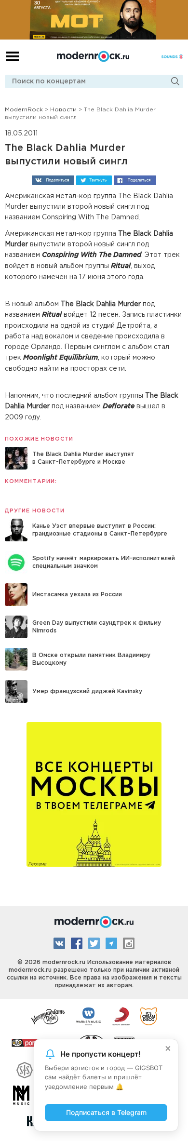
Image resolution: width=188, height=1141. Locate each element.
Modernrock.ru (93, 56)
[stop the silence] (24, 1068)
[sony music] (121, 1015)
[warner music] (89, 1015)
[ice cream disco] (148, 1015)
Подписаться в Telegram (106, 1112)
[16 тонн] (48, 1015)
